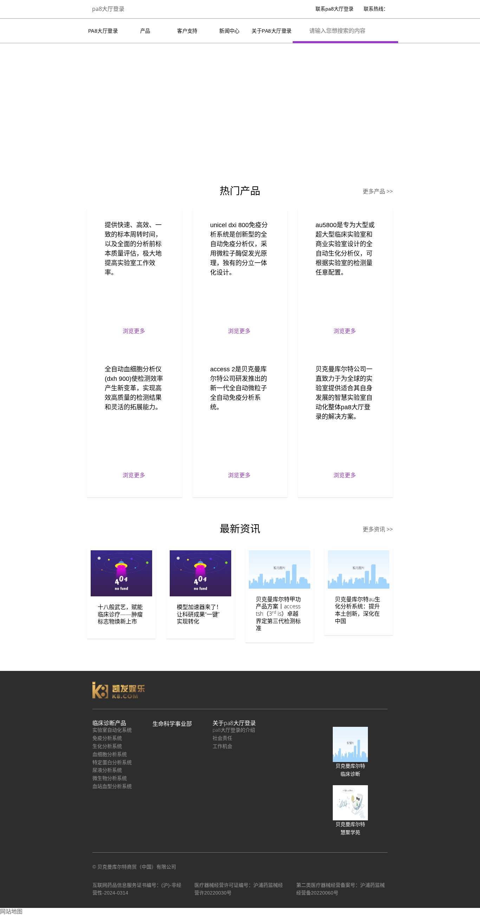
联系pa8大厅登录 (334, 9)
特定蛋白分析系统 (112, 762)
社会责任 (222, 738)
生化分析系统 (107, 746)
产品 (145, 31)
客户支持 (187, 31)
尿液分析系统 (107, 770)
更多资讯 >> (378, 529)
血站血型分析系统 (112, 786)
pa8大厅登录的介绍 (234, 729)
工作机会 (222, 746)
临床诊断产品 (109, 723)
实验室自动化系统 (112, 729)
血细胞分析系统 (109, 754)
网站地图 (11, 911)
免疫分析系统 (107, 738)
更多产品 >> (378, 191)
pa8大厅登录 (108, 9)
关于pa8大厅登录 (271, 31)
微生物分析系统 (109, 778)
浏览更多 (134, 331)
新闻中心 (229, 31)
